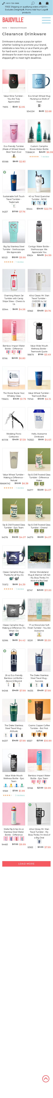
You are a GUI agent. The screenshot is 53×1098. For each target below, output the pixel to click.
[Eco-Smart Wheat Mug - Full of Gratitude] (39, 105)
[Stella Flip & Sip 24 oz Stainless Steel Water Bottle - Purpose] (22, 838)
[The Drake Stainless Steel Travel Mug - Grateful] (42, 685)
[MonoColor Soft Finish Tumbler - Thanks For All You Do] (39, 634)
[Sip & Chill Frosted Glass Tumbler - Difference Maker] (16, 531)
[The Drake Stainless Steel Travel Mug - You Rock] (47, 685)
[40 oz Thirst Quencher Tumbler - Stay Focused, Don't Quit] (44, 203)
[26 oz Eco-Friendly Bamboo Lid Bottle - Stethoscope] (19, 685)
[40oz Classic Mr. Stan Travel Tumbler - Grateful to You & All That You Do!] (34, 305)
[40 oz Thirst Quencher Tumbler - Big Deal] (34, 203)
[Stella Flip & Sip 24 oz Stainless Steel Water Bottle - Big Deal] (6, 838)
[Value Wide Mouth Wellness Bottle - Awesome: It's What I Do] (22, 785)
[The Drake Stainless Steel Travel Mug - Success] (16, 735)
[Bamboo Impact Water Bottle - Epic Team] (8, 352)
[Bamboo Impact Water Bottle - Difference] (34, 782)
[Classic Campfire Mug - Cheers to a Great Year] (11, 578)
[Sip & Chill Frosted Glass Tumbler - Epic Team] (42, 484)
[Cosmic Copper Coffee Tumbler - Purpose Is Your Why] (34, 735)
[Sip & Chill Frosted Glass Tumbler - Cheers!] (36, 484)
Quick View (13, 90)
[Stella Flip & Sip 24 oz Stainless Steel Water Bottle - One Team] (16, 838)
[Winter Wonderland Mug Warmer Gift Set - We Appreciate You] (36, 584)
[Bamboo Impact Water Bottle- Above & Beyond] (19, 352)
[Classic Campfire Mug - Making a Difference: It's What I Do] (16, 578)
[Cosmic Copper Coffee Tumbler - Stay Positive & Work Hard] (39, 735)
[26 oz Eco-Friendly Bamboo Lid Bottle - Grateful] (14, 685)
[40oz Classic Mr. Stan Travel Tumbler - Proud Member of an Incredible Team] (39, 305)
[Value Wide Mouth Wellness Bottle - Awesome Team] (16, 785)
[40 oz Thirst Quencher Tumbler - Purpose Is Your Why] (39, 203)
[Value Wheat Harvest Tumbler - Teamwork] (14, 156)
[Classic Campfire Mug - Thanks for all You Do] (11, 634)
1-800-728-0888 (12, 3)
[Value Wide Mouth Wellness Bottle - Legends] (6, 785)
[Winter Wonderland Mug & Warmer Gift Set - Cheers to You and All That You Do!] (42, 584)
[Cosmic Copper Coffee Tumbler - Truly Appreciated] (44, 735)
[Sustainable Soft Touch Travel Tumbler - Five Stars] (14, 206)
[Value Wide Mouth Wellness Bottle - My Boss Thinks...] (11, 785)
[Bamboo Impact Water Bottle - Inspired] (14, 352)
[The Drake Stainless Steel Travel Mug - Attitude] (31, 685)
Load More (26, 863)
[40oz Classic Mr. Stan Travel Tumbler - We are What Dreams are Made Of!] (44, 305)
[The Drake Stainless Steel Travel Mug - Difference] (36, 685)
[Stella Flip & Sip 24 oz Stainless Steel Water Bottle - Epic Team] (11, 838)
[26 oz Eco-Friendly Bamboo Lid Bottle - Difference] (8, 685)
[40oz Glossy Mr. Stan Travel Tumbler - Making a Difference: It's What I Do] (39, 841)
